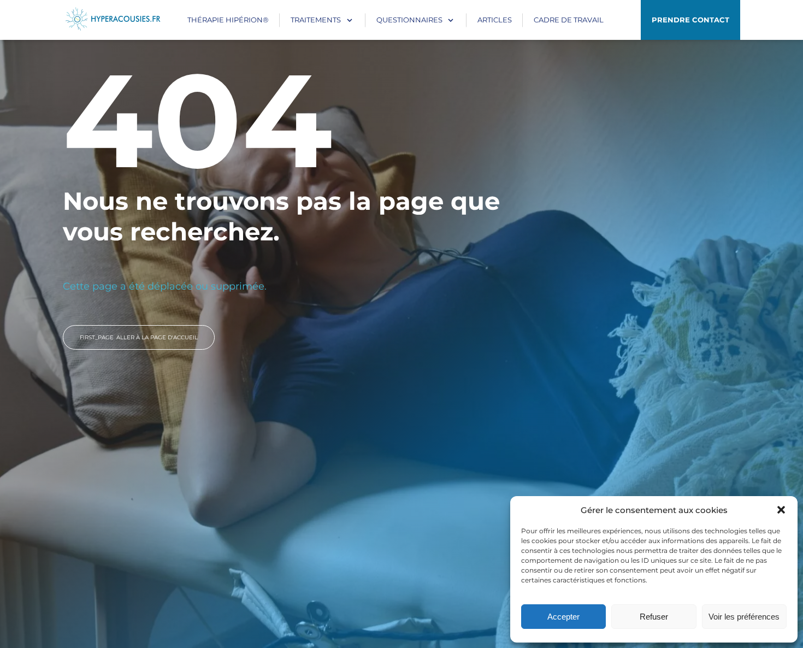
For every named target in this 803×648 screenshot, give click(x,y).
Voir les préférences (744, 616)
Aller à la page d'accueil (139, 337)
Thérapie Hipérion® (228, 19)
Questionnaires (409, 19)
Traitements (316, 19)
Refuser (654, 616)
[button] (781, 509)
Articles (494, 19)
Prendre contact (690, 19)
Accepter (563, 616)
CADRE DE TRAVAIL (569, 19)
